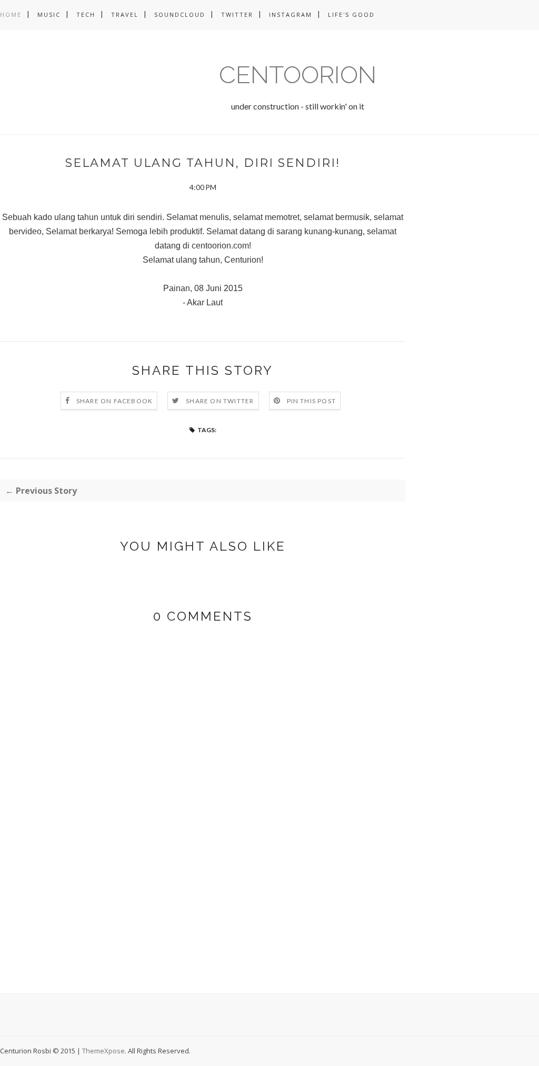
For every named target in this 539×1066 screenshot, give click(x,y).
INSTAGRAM (290, 14)
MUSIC (49, 14)
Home (11, 14)
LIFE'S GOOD (351, 14)
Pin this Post (311, 401)
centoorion (297, 75)
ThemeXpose (103, 1050)
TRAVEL (124, 14)
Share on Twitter (220, 401)
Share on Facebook (114, 401)
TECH (85, 14)
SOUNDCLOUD (179, 14)
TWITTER (237, 14)
